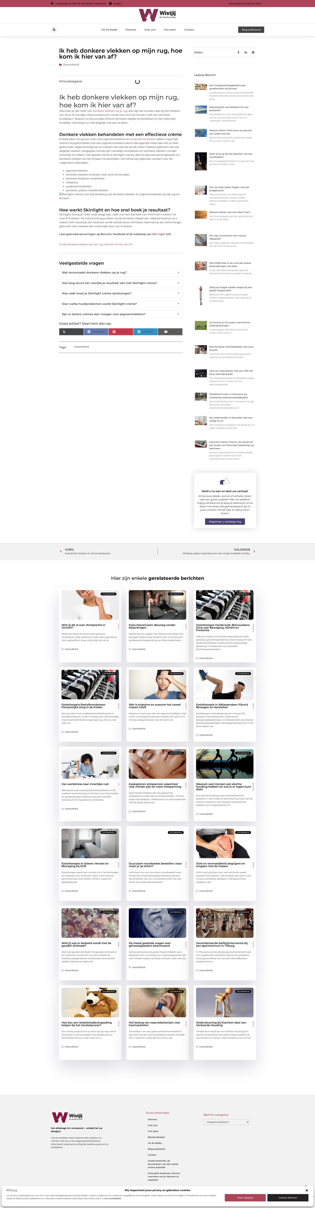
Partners (131, 29)
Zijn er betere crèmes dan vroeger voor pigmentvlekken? (121, 314)
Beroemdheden (156, 1137)
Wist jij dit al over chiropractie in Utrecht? (83, 626)
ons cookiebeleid (112, 1198)
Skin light (158, 234)
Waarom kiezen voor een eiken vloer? (229, 212)
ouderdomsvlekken (143, 139)
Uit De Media (109, 29)
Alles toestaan (245, 1197)
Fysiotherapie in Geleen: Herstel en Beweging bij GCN (85, 865)
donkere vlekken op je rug (110, 110)
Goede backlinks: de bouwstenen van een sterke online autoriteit (163, 1164)
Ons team (170, 29)
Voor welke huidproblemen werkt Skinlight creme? (121, 303)
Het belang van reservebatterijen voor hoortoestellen (154, 1024)
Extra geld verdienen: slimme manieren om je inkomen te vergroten (164, 1176)
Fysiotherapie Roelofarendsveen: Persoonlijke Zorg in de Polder (84, 706)
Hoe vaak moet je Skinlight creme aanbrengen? (121, 293)
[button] (306, 1190)
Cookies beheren (288, 1197)
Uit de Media (155, 1143)
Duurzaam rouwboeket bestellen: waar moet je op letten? (155, 865)
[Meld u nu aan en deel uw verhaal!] (225, 481)
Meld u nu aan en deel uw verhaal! (225, 491)
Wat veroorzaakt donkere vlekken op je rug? (121, 272)
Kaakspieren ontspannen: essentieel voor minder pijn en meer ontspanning (155, 785)
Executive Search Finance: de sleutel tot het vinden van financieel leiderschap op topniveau (231, 445)
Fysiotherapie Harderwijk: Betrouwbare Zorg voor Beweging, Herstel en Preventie (223, 627)
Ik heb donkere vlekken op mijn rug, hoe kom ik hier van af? (96, 244)
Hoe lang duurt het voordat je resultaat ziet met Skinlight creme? (121, 283)
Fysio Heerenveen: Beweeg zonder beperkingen (152, 626)
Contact (189, 29)
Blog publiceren (156, 1149)
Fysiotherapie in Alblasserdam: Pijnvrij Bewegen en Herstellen (222, 706)
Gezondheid (71, 64)
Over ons (150, 29)
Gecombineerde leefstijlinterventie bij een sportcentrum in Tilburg (222, 944)
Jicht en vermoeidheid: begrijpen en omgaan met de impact (220, 865)
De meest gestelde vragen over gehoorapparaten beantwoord (150, 944)
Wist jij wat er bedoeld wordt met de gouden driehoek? (86, 944)
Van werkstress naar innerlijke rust (85, 784)
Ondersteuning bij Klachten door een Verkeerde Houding (221, 1024)
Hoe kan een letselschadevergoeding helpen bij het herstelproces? (87, 1024)
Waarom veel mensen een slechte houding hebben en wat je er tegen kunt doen (223, 787)
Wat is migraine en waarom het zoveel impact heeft (155, 706)
